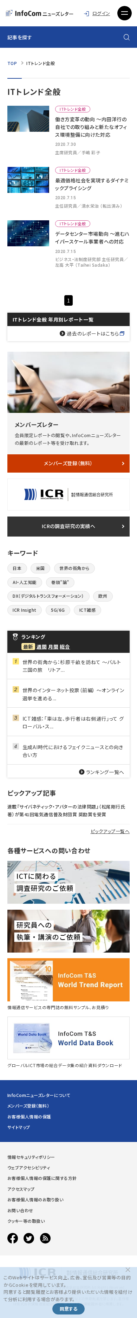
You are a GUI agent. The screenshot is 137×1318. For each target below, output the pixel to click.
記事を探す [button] (19, 37)
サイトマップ (18, 1127)
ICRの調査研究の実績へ (69, 526)
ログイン (101, 13)
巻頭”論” (60, 582)
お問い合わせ (20, 1210)
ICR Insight (24, 610)
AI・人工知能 (25, 582)
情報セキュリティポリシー (31, 1157)
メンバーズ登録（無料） (68, 463)
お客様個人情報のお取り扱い (35, 1199)
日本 (17, 568)
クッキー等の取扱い (26, 1221)
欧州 (102, 596)
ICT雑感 (87, 610)
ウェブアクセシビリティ (28, 1167)
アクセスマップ (20, 1189)
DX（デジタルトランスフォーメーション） (48, 596)
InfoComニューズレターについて (39, 1095)
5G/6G (58, 610)
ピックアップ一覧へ (110, 831)
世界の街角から (74, 568)
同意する (68, 1308)
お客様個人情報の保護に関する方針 (42, 1178)
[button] (124, 13)
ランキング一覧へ (105, 771)
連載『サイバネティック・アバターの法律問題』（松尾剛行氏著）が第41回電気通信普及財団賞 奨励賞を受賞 (66, 810)
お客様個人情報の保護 (29, 1116)
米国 (40, 568)
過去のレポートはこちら (93, 333)
